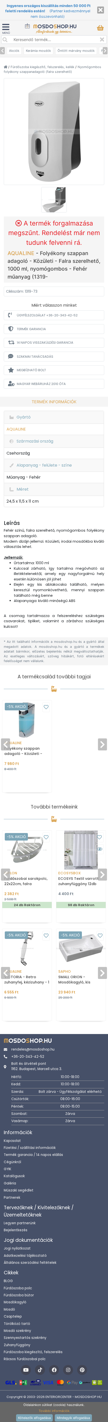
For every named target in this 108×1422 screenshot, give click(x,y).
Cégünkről (12, 1162)
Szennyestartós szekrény (25, 1337)
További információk (54, 1411)
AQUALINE (22, 253)
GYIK (7, 1169)
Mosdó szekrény (17, 1330)
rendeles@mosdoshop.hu (33, 1049)
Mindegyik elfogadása (73, 1418)
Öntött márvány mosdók (76, 51)
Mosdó (9, 1309)
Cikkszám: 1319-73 (21, 291)
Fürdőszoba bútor (19, 1295)
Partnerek (12, 1197)
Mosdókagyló (15, 1302)
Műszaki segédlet (18, 1190)
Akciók (14, 51)
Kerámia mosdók (38, 51)
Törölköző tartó (17, 1323)
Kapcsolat (12, 1140)
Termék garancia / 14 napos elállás (33, 1154)
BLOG (8, 1281)
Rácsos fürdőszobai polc (24, 1359)
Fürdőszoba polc (18, 1288)
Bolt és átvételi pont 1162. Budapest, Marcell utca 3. (36, 1066)
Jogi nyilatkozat (17, 1248)
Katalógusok (14, 1176)
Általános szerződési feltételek (30, 1262)
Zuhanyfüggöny (17, 1345)
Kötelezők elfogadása (34, 1418)
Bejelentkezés (15, 1230)
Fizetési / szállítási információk (30, 1147)
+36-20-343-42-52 (27, 1056)
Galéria (10, 1183)
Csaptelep (13, 1316)
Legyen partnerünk (20, 1223)
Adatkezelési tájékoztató (25, 1255)
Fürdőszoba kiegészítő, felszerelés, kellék (43, 67)
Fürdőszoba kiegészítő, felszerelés (33, 1352)
